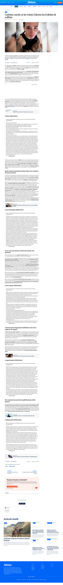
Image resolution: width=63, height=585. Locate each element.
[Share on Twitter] (35, 62)
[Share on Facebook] (32, 62)
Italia (47, 6)
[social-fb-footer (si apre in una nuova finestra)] (30, 576)
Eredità (43, 6)
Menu (12, 6)
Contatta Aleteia (41, 579)
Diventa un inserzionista (34, 579)
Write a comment (22, 503)
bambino (49, 539)
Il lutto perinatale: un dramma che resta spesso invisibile (23, 356)
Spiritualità (34, 6)
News (25, 6)
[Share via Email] (37, 62)
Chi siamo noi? (24, 579)
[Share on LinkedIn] (33, 62)
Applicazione (43, 567)
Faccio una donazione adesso (11, 486)
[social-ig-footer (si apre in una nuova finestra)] (34, 576)
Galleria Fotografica (34, 84)
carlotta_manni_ (12, 156)
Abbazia (51, 6)
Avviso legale (28, 579)
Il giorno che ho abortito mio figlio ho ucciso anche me (23, 111)
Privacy (45, 579)
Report (8, 511)
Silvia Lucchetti (15, 19)
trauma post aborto (12, 466)
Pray (16, 6)
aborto (6, 466)
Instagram (18, 67)
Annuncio (42, 568)
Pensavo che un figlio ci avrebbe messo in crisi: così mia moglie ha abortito (25, 206)
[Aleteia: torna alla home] (31, 2)
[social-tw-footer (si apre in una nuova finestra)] (32, 576)
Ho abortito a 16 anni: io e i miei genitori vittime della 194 (23, 415)
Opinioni (21, 6)
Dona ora (59, 2)
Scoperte (39, 6)
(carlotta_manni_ (12, 450)
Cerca (13, 2)
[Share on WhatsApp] (38, 62)
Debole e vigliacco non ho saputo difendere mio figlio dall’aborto (25, 456)
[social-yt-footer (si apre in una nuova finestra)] (28, 576)
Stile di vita (29, 6)
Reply (5, 511)
